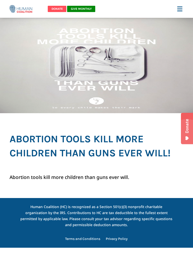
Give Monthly (81, 9)
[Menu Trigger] (180, 9)
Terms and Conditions (82, 239)
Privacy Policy (117, 239)
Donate (57, 9)
